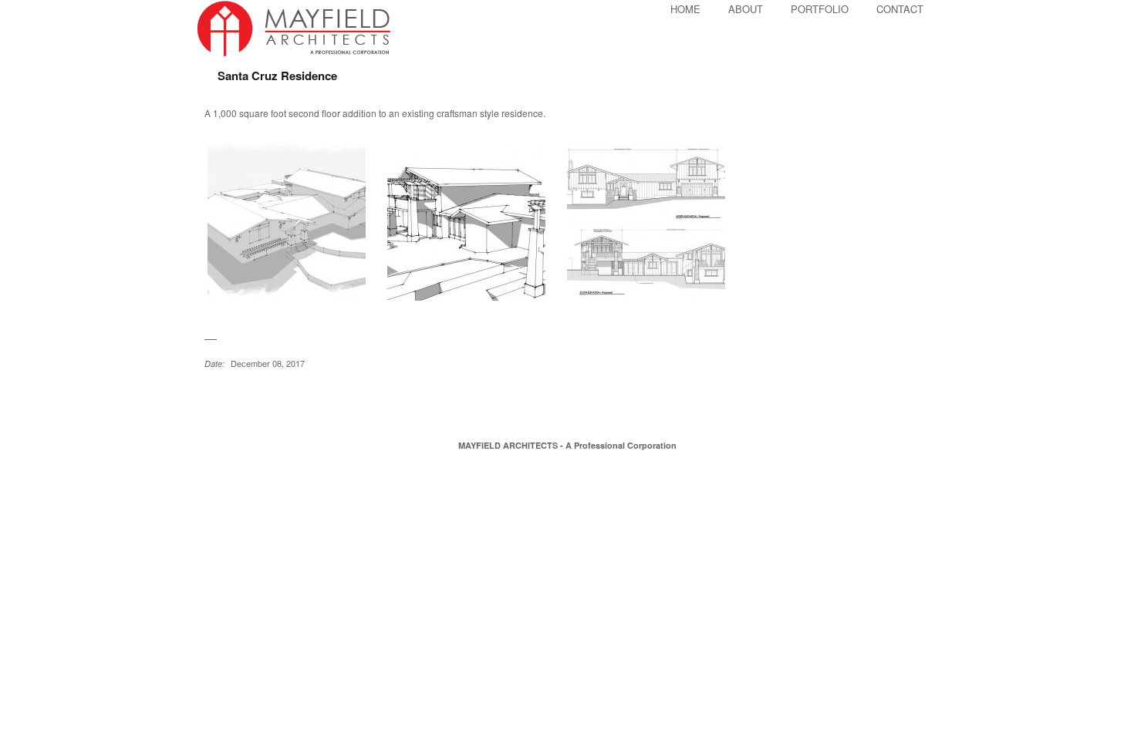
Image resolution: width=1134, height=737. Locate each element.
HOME (685, 9)
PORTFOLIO (820, 9)
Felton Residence (213, 396)
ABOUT (745, 9)
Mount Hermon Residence (232, 396)
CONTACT (899, 9)
